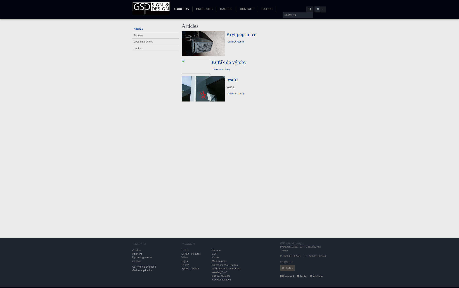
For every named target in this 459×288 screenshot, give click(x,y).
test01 (232, 79)
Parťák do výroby (229, 62)
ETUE (184, 250)
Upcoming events (143, 41)
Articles (138, 28)
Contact (138, 48)
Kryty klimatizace (221, 279)
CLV (214, 253)
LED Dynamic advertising (226, 268)
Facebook (288, 276)
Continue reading (236, 42)
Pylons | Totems (190, 268)
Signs (184, 261)
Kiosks (215, 257)
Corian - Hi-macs (191, 253)
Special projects (221, 275)
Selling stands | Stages (225, 264)
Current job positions (144, 266)
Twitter (303, 276)
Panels (185, 264)
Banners (216, 250)
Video (184, 257)
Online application (142, 270)
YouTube (317, 276)
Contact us (287, 268)
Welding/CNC (219, 272)
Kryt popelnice (241, 34)
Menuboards (219, 261)
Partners (138, 35)
